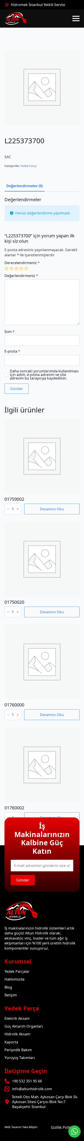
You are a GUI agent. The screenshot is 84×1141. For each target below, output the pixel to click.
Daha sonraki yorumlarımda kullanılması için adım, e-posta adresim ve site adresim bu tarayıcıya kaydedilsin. (44, 374)
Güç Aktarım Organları (23, 1026)
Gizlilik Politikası (64, 1127)
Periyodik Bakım (18, 1049)
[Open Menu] (76, 18)
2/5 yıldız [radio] (11, 268)
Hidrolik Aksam (17, 1034)
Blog (8, 987)
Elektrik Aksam (17, 1018)
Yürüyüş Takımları (19, 1057)
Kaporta (11, 1042)
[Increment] (17, 509)
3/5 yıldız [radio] (16, 268)
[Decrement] (8, 509)
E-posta (12, 351)
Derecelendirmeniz (22, 263)
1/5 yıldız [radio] (6, 268)
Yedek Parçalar (17, 971)
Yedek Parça (29, 166)
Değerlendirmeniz (21, 275)
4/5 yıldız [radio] (21, 268)
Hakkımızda (14, 979)
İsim (9, 331)
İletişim (10, 995)
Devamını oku (52, 509)
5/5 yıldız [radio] (26, 268)
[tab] (24, 185)
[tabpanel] (42, 295)
